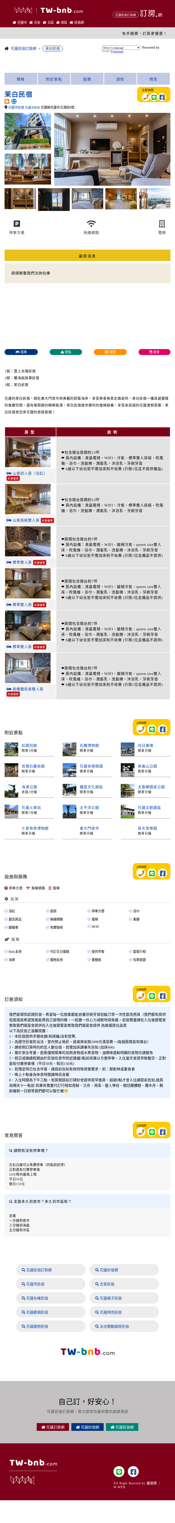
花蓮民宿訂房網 (23, 49)
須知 (120, 79)
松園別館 (29, 746)
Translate (117, 52)
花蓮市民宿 (16, 107)
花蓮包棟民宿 (36, 1298)
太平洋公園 (89, 808)
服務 (87, 79)
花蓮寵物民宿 (36, 1326)
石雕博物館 (89, 746)
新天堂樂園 (147, 828)
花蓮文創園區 (149, 808)
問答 (153, 79)
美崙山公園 (147, 766)
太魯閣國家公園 (151, 787)
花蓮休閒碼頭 (91, 766)
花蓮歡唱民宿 (36, 1312)
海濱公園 (29, 787)
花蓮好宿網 (108, 1270)
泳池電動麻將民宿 (114, 1326)
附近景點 (54, 79)
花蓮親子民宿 (110, 1298)
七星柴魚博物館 (35, 828)
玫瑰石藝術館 (33, 766)
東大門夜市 (89, 828)
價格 (21, 79)
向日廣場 (145, 746)
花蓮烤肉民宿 (110, 1312)
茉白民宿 (52, 49)
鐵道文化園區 (91, 787)
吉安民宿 (106, 1284)
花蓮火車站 (31, 808)
